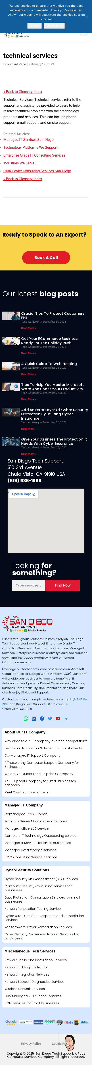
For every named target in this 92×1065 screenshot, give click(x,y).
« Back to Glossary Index (22, 92)
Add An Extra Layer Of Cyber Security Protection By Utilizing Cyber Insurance (54, 414)
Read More (54, 25)
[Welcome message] (70, 1042)
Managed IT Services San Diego (28, 139)
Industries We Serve (18, 163)
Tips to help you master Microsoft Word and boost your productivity (52, 387)
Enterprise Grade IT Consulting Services (34, 155)
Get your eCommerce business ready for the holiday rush (49, 340)
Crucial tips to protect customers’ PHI (53, 315)
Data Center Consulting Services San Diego (37, 171)
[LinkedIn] (34, 718)
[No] (86, 16)
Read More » (28, 328)
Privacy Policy (31, 1043)
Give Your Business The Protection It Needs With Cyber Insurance (54, 441)
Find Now (63, 585)
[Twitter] (50, 718)
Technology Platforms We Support (30, 147)
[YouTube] (58, 718)
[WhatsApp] (26, 718)
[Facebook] (42, 718)
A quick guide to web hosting (49, 363)
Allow (34, 25)
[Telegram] (66, 718)
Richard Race (16, 64)
